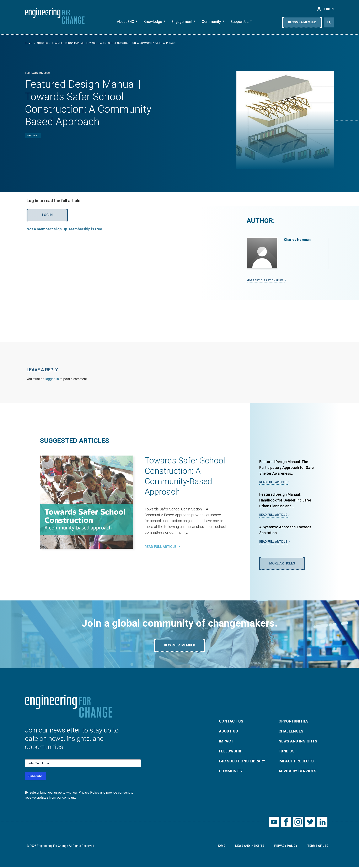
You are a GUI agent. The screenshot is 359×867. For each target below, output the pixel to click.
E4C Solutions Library (242, 761)
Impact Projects (296, 761)
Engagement (181, 21)
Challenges (291, 731)
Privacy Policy (285, 845)
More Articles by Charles (265, 280)
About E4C (125, 21)
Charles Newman (297, 240)
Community (211, 21)
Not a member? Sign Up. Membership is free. (65, 229)
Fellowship (230, 751)
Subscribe (35, 776)
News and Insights (298, 741)
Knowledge (153, 21)
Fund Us (287, 751)
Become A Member (302, 22)
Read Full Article (161, 547)
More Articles (282, 563)
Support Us (239, 21)
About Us (228, 731)
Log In (47, 215)
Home (28, 43)
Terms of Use (317, 845)
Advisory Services (298, 771)
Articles (42, 43)
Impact (226, 741)
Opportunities (294, 721)
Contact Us (231, 721)
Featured (32, 136)
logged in (52, 379)
